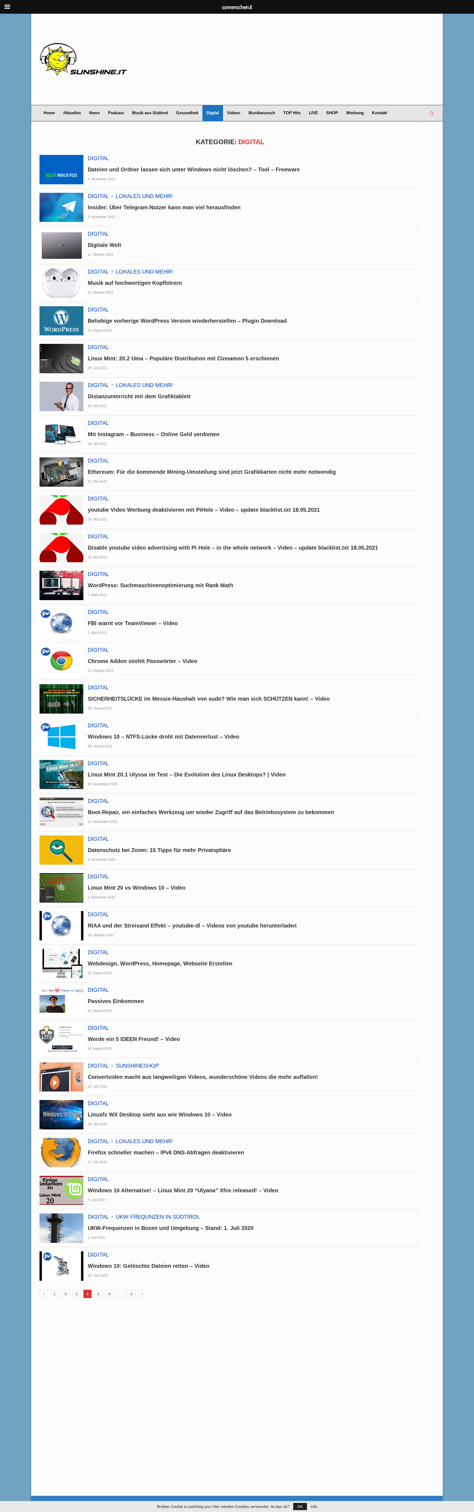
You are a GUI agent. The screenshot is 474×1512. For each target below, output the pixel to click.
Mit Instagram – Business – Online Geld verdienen (153, 434)
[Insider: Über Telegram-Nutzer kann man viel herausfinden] (61, 207)
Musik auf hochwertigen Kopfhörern (135, 283)
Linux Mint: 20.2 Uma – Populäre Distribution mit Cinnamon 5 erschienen (183, 358)
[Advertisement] (304, 59)
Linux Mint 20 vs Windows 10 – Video (136, 888)
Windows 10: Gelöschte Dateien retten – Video (148, 1266)
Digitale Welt (104, 245)
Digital (213, 112)
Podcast (116, 112)
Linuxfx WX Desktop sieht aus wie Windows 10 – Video (160, 1115)
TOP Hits (292, 112)
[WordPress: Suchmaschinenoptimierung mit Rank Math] (61, 585)
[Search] (432, 113)
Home (49, 112)
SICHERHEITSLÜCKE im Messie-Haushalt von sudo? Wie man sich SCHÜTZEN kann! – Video (209, 699)
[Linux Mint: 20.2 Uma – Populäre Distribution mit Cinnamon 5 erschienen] (61, 358)
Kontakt (379, 112)
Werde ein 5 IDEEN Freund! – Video (134, 1039)
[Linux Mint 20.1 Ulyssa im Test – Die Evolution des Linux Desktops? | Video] (61, 774)
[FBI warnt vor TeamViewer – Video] (61, 623)
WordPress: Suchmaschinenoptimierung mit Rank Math (160, 585)
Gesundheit (187, 112)
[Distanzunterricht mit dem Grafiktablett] (61, 396)
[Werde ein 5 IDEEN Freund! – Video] (61, 1039)
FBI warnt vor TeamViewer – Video (133, 623)
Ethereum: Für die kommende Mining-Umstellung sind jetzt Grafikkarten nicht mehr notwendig (212, 472)
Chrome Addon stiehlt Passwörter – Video (142, 661)
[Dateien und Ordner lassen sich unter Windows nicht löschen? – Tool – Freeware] (61, 169)
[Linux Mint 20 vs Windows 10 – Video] (61, 888)
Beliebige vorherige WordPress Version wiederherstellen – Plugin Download (187, 321)
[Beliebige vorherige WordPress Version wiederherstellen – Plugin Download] (61, 321)
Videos (233, 112)
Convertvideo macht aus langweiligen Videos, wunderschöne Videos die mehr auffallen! (203, 1077)
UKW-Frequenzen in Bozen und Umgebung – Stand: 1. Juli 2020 (170, 1228)
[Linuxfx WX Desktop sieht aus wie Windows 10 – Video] (61, 1114)
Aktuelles (72, 112)
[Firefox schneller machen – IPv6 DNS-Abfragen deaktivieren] (61, 1152)
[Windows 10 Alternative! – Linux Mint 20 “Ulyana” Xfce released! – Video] (61, 1190)
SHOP (332, 112)
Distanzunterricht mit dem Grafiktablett (139, 396)
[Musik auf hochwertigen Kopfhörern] (61, 283)
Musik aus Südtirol (150, 112)
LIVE (313, 112)
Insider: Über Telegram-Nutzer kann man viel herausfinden (164, 207)
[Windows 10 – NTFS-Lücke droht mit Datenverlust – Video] (61, 736)
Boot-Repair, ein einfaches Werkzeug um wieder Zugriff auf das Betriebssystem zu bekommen (211, 812)
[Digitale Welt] (61, 245)
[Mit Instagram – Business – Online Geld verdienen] (61, 434)
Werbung (355, 112)
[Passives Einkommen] (61, 1001)
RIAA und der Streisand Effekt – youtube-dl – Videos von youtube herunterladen (192, 926)
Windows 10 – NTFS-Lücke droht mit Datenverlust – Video (163, 737)
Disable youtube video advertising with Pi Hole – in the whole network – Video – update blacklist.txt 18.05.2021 (233, 548)
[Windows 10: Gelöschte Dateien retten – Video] (61, 1266)
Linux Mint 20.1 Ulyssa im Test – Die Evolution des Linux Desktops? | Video (187, 775)
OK (300, 1506)
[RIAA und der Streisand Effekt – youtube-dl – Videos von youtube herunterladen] (61, 925)
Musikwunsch (262, 112)
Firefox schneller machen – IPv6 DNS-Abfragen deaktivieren (166, 1152)
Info (314, 1506)
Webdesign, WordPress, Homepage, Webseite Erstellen (160, 963)
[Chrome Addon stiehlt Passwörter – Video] (61, 661)
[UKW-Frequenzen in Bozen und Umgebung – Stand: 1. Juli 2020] (61, 1228)
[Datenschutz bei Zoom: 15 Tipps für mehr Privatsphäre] (61, 850)
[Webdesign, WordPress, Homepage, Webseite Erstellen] (61, 963)
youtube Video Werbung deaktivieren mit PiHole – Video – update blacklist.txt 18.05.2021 (204, 510)
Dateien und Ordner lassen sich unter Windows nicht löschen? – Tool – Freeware (194, 169)
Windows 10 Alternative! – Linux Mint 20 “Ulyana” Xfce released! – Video (183, 1190)
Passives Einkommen (116, 1001)
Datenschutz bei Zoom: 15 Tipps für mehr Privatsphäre (159, 850)
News (94, 112)
